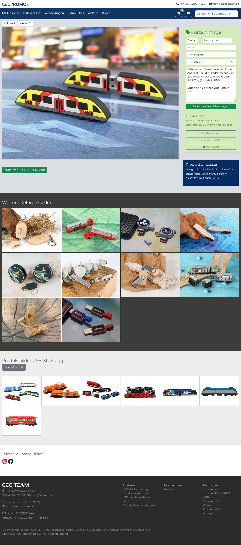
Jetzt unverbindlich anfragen (210, 106)
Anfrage (208, 513)
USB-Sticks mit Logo (136, 489)
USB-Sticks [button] (9, 13)
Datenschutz (211, 501)
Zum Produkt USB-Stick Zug (24, 170)
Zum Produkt (212, 140)
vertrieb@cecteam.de (225, 3)
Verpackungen (54, 13)
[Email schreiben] (188, 13)
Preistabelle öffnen (212, 133)
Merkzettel (212, 146)
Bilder (106, 13)
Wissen (207, 505)
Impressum (210, 489)
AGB (206, 497)
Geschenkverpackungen (139, 505)
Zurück (11, 23)
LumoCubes (76, 13)
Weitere (93, 13)
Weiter (24, 23)
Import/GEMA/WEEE (216, 493)
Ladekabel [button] (30, 13)
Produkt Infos (212, 509)
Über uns (169, 489)
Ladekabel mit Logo (136, 493)
